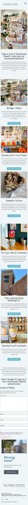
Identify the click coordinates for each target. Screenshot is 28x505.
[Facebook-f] (4, 499)
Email (2, 419)
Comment (3, 395)
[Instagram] (2, 499)
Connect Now (11, 472)
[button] (25, 3)
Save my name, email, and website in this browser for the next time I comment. (11, 433)
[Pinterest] (7, 499)
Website (2, 425)
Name (2, 414)
